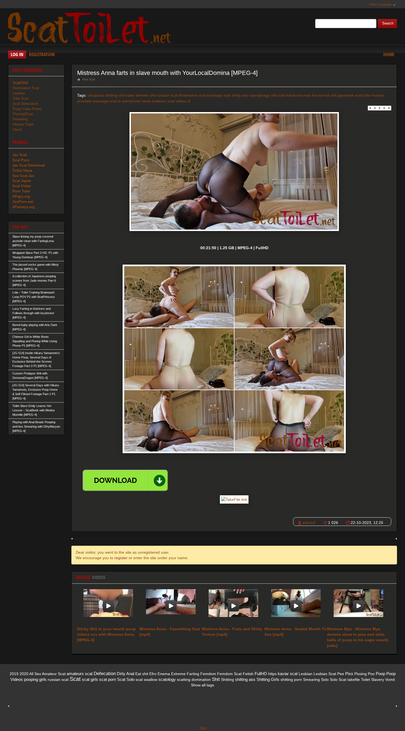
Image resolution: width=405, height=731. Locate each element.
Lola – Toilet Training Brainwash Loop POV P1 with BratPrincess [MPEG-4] (33, 297)
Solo (325, 679)
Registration (42, 54)
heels (146, 101)
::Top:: (202, 728)
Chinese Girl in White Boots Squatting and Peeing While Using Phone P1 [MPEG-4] (34, 341)
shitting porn (291, 679)
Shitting (227, 679)
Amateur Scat (54, 674)
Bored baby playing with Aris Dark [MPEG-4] (34, 327)
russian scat (167, 95)
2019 (14, 674)
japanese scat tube (354, 95)
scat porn (107, 679)
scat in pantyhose (125, 101)
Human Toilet (23, 124)
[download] (125, 480)
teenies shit (146, 95)
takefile (353, 679)
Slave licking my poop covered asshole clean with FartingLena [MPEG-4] (33, 241)
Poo (371, 674)
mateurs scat (163, 101)
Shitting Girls (267, 679)
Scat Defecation (25, 104)
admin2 (309, 522)
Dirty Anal (125, 673)
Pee (340, 674)
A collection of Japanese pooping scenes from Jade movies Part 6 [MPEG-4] (34, 281)
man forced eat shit (320, 95)
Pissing (360, 674)
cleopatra (96, 95)
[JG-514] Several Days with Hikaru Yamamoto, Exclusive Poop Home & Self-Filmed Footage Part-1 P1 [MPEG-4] (35, 392)
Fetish (248, 674)
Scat (75, 679)
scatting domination (194, 679)
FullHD (261, 673)
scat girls (90, 679)
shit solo (278, 95)
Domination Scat (26, 88)
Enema (164, 674)
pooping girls (35, 679)
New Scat (88, 79)
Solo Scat (20, 98)
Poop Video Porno (27, 109)
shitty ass (240, 95)
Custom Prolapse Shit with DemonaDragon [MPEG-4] (30, 375)
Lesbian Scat (325, 674)
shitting (111, 95)
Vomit (17, 129)
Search (387, 23)
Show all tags (202, 685)
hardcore (294, 95)
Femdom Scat (229, 674)
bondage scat (219, 95)
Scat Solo (125, 679)
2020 (24, 674)
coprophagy (259, 95)
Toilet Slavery (372, 679)
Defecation (105, 673)
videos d (182, 101)
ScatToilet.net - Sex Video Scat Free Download (90, 27)
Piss (349, 673)
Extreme (178, 674)
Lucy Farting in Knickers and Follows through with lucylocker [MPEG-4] (33, 313)
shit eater (126, 95)
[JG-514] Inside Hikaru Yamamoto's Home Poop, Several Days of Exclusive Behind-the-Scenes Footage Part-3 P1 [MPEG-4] (36, 359)
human (378, 95)
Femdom (208, 674)
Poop (380, 673)
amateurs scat (80, 673)
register (121, 558)
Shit (216, 679)
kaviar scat (288, 673)
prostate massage (93, 101)
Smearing (20, 119)
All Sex (35, 674)
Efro (152, 674)
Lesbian (19, 93)
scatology (167, 679)
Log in (17, 54)
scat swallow (146, 679)
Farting (193, 674)
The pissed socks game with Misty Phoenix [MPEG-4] (35, 267)
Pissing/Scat (23, 114)
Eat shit (141, 674)
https (272, 674)
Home (388, 54)
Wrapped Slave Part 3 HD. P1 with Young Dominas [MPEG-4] (35, 255)
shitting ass (245, 679)
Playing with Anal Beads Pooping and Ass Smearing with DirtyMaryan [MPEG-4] (36, 426)
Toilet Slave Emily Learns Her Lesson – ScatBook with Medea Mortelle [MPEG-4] (33, 410)
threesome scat (192, 95)
